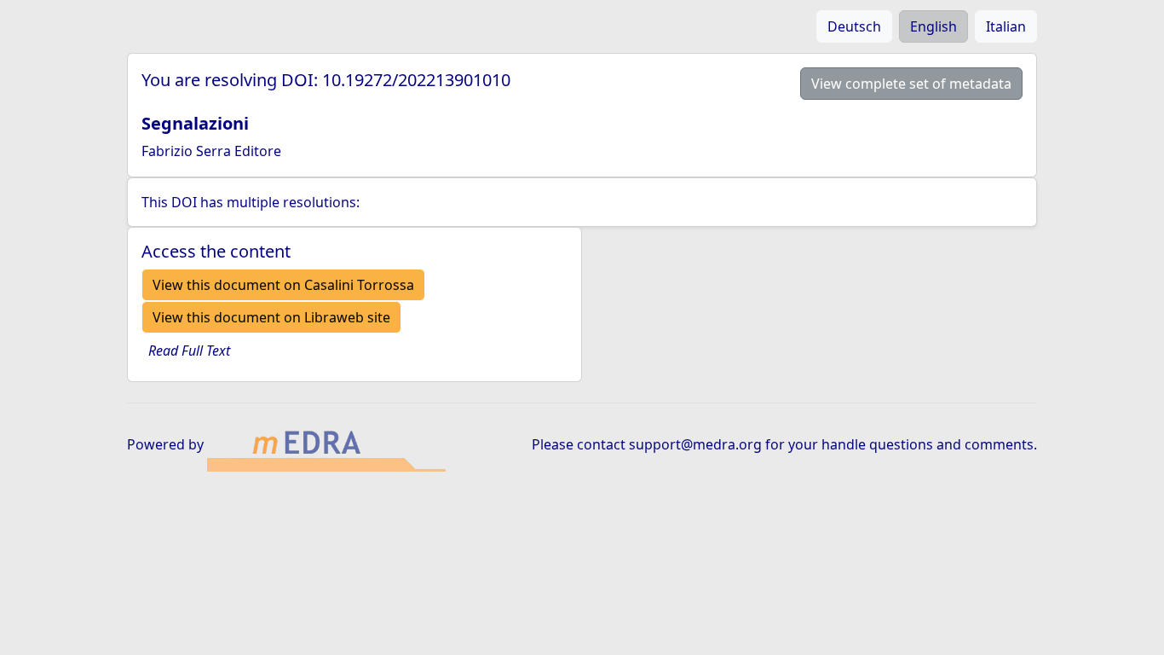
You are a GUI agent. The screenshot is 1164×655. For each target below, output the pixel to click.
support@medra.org (695, 444)
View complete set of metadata (911, 83)
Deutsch (854, 26)
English (933, 26)
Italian (1006, 26)
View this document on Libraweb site (271, 317)
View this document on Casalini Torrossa (283, 284)
